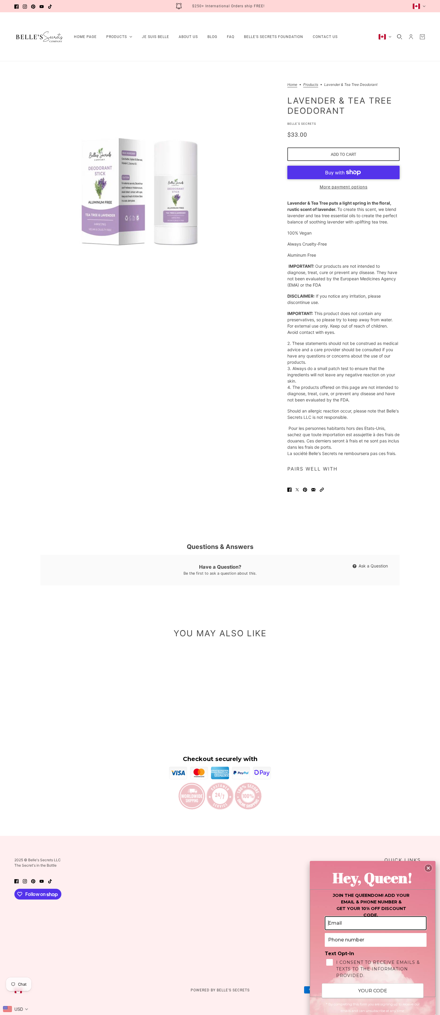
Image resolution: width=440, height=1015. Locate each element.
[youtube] (41, 6)
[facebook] (16, 6)
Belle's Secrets (301, 123)
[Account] (411, 37)
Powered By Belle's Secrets (220, 990)
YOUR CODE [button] (372, 990)
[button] (321, 489)
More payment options (344, 187)
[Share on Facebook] (289, 489)
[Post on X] (297, 489)
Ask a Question (372, 565)
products (310, 85)
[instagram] (24, 6)
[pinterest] (33, 6)
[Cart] (422, 37)
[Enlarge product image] (142, 185)
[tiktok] (49, 6)
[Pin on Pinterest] (305, 489)
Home (292, 85)
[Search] (399, 37)
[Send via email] (313, 489)
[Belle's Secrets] (39, 37)
